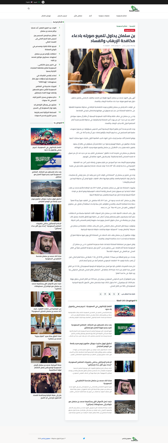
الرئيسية (132, 26)
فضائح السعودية (121, 15)
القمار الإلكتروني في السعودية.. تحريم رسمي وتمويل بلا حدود (90, 308)
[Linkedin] (109, 294)
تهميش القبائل (46, 15)
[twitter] (43, 2)
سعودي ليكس (45, 438)
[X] (114, 294)
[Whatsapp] (100, 294)
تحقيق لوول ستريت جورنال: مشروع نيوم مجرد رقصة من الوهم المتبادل (91, 345)
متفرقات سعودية (104, 15)
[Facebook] (118, 294)
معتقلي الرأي (78, 15)
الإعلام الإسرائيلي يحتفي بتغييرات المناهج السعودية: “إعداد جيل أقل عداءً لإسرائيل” (90, 363)
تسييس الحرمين (62, 15)
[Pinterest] (105, 294)
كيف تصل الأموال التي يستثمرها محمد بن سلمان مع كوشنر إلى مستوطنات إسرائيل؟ (90, 403)
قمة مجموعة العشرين (95, 244)
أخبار (90, 15)
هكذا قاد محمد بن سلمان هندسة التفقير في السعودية (93, 382)
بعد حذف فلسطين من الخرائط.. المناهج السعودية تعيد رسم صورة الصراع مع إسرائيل (91, 326)
